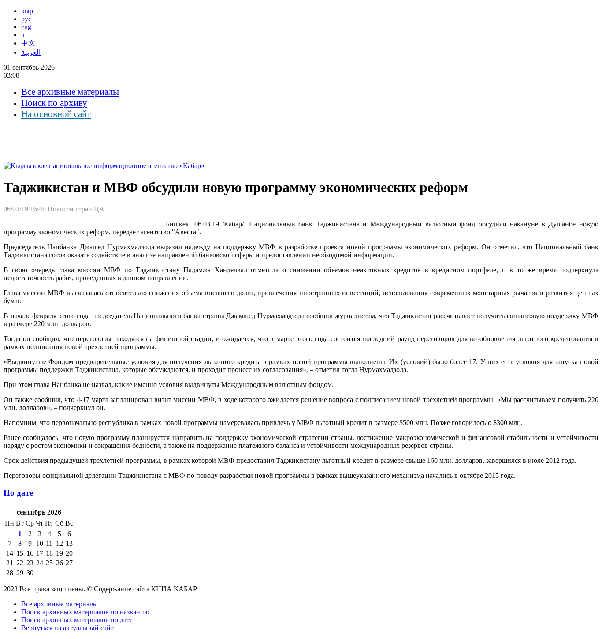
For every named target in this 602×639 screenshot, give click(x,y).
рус (26, 19)
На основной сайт (56, 114)
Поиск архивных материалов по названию (85, 612)
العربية (31, 52)
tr (23, 34)
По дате (18, 492)
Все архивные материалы (70, 91)
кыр (27, 11)
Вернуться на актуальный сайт (67, 627)
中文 (28, 43)
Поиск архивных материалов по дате (77, 620)
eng (26, 26)
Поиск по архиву (54, 103)
